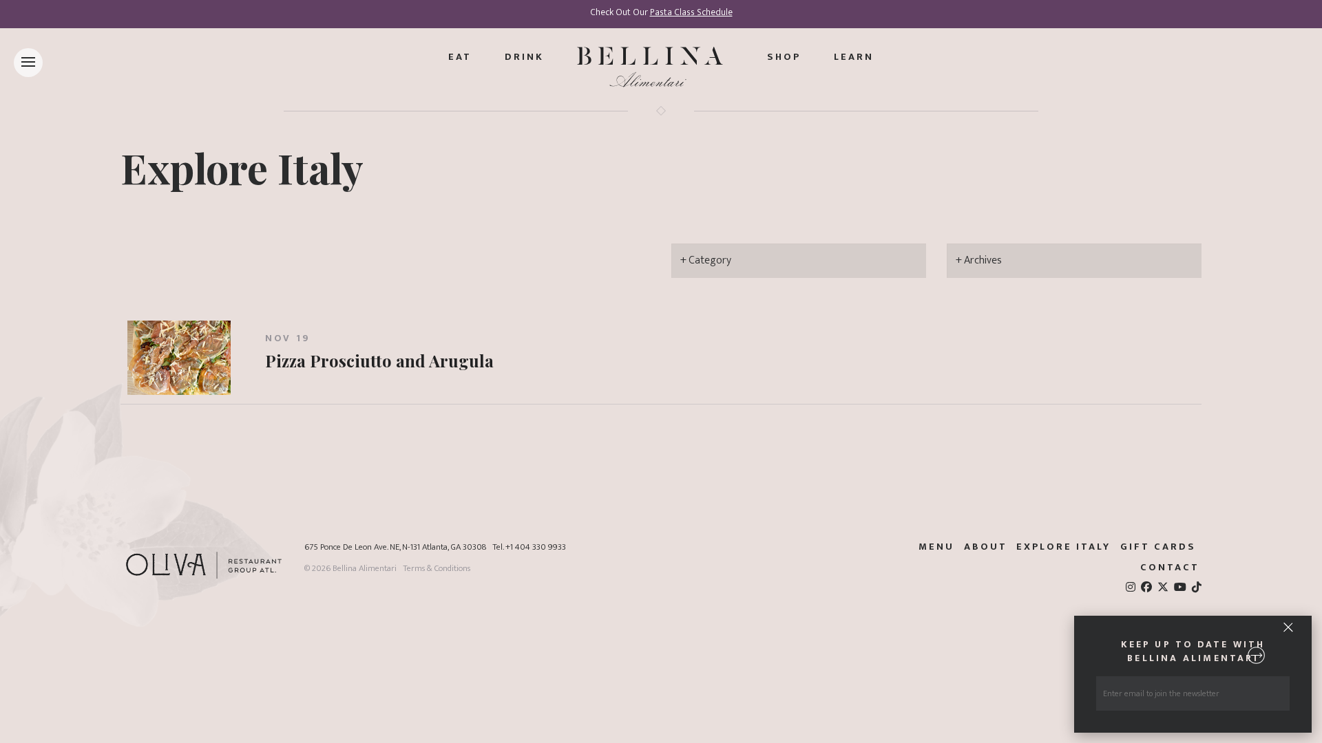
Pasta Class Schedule (691, 12)
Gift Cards (1158, 547)
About (985, 547)
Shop (784, 57)
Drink (524, 57)
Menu (936, 547)
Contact (1169, 567)
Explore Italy (242, 167)
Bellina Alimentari (365, 568)
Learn (854, 57)
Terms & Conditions (436, 568)
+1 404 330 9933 (535, 547)
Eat (460, 57)
